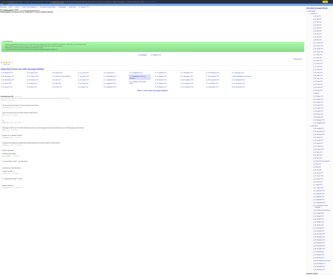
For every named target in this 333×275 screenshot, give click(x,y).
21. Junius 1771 (319, 48)
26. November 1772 (213, 76)
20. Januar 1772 (7, 87)
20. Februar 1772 (33, 80)
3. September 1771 (320, 120)
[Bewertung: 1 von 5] (1, 62)
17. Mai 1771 (318, 28)
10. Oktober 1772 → (156, 55)
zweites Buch (72, 7)
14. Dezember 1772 (239, 83)
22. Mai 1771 (318, 31)
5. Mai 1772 (57, 80)
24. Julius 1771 (319, 81)
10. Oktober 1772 (136, 81)
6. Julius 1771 (318, 57)
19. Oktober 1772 (161, 76)
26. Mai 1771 (318, 34)
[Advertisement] (14, 25)
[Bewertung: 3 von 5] (6, 62)
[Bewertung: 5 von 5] (12, 62)
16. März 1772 (33, 87)
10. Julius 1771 (319, 63)
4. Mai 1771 (318, 16)
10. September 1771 (320, 123)
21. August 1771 (319, 108)
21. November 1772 (187, 83)
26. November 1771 (8, 76)
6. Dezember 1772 (239, 72)
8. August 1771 (319, 90)
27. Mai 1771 (318, 37)
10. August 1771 (319, 96)
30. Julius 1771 (319, 87)
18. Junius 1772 (84, 80)
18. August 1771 (319, 105)
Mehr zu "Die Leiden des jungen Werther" (152, 90)
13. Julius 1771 (319, 69)
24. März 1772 (58, 72)
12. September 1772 (136, 72)
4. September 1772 (111, 80)
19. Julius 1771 (319, 78)
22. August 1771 (319, 111)
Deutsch (17, 7)
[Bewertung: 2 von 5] (4, 62)
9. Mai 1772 (57, 83)
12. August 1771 (319, 99)
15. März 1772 (33, 83)
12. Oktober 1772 (161, 72)
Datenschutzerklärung (151, 2)
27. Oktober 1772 (161, 83)
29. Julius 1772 (84, 83)
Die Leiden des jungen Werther (48, 7)
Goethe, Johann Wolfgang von (29, 7)
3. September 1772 (111, 76)
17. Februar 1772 (33, 76)
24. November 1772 (213, 72)
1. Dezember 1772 (213, 83)
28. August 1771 (319, 114)
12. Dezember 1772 (239, 80)
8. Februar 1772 (33, 72)
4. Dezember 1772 (213, 87)
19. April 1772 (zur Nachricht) (62, 76)
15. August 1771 (319, 102)
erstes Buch (314, 13)
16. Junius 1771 (319, 42)
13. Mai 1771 (318, 22)
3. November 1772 (187, 72)
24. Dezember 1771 (8, 80)
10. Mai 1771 (318, 19)
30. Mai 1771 (318, 40)
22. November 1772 (187, 87)
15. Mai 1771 (318, 25)
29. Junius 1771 (319, 51)
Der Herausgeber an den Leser (242, 76)
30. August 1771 (319, 117)
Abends (317, 93)
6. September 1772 (111, 87)
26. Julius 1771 (319, 84)
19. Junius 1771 (319, 45)
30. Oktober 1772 (161, 87)
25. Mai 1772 (57, 87)
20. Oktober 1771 (8, 72)
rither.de (10, 7)
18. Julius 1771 (319, 75)
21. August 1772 (110, 72)
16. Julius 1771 (319, 72)
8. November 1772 (187, 76)
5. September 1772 (111, 83)
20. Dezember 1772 (239, 87)
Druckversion (298, 59)
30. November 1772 (213, 80)
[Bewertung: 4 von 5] (9, 62)
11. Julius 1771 (319, 66)
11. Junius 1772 (84, 72)
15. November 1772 (187, 80)
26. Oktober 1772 (161, 80)
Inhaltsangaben (62, 7)
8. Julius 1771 (318, 60)
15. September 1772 (136, 76)
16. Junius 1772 (84, 76)
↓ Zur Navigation (142, 55)
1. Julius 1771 (318, 54)
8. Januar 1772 (7, 83)
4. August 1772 (84, 87)
